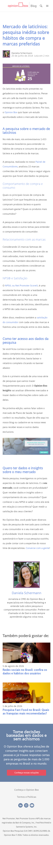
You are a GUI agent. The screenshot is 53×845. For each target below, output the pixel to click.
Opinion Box (11, 112)
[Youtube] (32, 805)
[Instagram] (27, 805)
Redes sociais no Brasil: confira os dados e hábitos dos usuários (25, 671)
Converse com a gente (37, 548)
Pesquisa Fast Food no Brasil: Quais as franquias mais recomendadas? (26, 711)
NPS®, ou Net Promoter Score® (21, 285)
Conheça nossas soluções (26, 772)
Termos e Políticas (26, 797)
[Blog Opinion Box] (18, 6)
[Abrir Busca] (41, 6)
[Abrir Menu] (47, 6)
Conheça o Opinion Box (26, 789)
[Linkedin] (21, 805)
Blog (33, 6)
